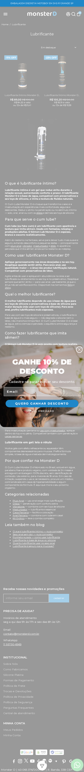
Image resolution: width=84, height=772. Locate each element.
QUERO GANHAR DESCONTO (42, 403)
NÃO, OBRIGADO (42, 410)
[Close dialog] (79, 349)
